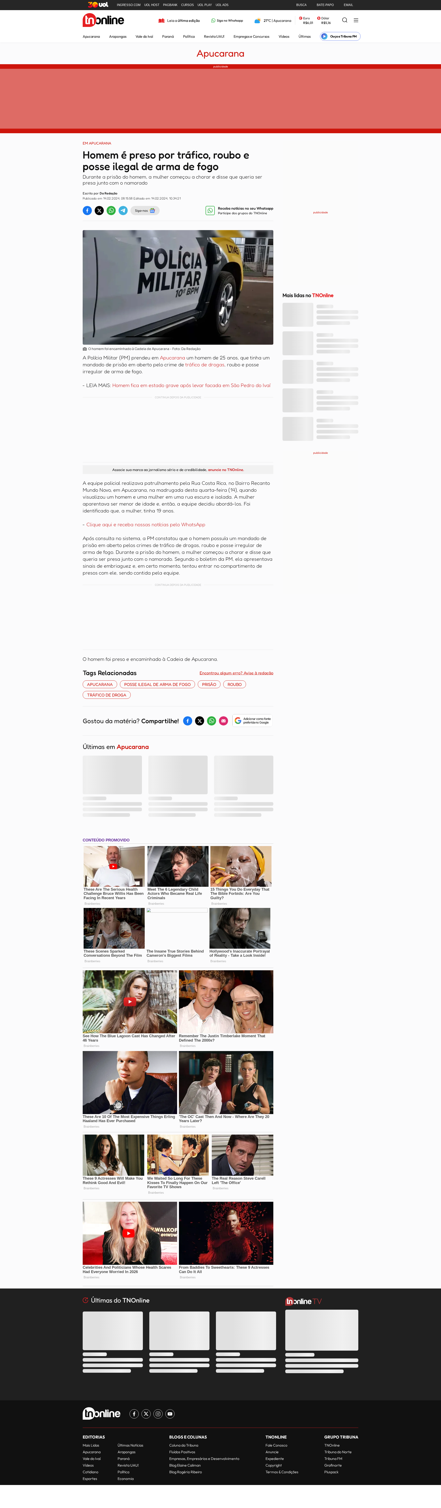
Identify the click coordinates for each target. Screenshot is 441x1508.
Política (189, 36)
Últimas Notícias (130, 1445)
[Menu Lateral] (356, 20)
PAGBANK (170, 5)
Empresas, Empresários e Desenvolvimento (204, 1458)
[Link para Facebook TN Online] (134, 1413)
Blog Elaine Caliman (185, 1465)
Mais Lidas (91, 1445)
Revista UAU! (214, 36)
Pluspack (331, 1472)
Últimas (305, 36)
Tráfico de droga (106, 694)
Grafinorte (333, 1465)
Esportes (90, 1478)
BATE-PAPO (325, 5)
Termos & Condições (282, 1472)
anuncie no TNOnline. (226, 469)
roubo (235, 684)
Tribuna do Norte (338, 1452)
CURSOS (187, 5)
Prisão (209, 684)
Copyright (274, 1465)
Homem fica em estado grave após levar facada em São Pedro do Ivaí (191, 385)
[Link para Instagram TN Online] (158, 1413)
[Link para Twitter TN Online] (146, 1413)
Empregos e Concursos (251, 36)
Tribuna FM (333, 1458)
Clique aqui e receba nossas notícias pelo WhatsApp (145, 524)
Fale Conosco (276, 1445)
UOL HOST (151, 5)
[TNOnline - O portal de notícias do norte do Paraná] (103, 20)
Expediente (275, 1458)
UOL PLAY (205, 5)
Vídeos (284, 36)
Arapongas (117, 36)
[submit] (344, 20)
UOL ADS (222, 5)
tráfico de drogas (204, 364)
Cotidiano (90, 1472)
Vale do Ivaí (144, 36)
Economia (126, 1478)
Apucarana (91, 36)
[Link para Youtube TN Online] (170, 1413)
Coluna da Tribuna (183, 1445)
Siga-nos (141, 210)
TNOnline (332, 1445)
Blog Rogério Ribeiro (185, 1472)
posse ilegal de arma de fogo (157, 684)
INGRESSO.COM (129, 5)
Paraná (168, 36)
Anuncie (272, 1452)
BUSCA (301, 5)
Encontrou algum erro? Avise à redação (236, 672)
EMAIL (348, 5)
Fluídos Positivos (182, 1452)
